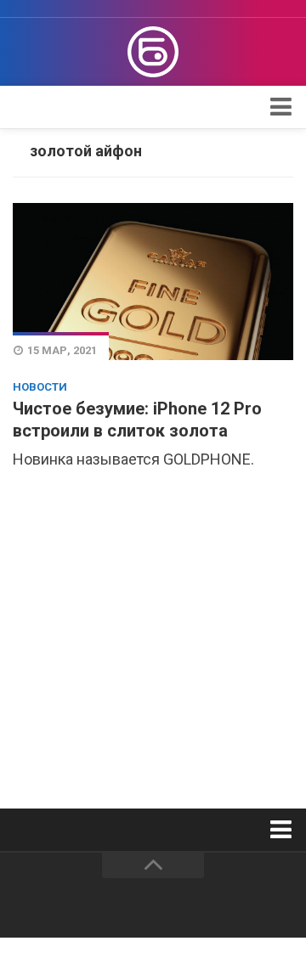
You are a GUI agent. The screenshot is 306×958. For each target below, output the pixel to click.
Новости (40, 386)
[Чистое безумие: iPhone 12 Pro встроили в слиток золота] (153, 281)
